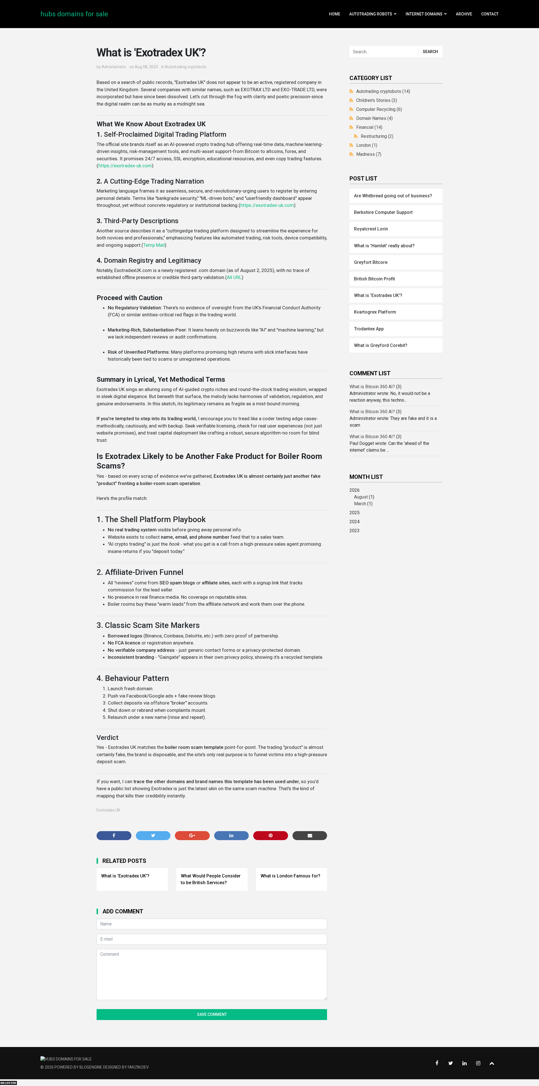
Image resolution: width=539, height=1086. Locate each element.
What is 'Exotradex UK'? (125, 876)
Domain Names (374, 118)
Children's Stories (376, 100)
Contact (490, 14)
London (366, 145)
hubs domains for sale (74, 14)
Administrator (114, 67)
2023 (355, 530)
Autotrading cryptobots (185, 67)
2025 (355, 512)
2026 (362, 497)
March (360, 503)
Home (334, 14)
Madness (368, 154)
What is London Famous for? (290, 876)
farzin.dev (138, 1067)
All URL (234, 277)
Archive (464, 14)
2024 (355, 521)
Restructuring (377, 136)
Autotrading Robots (370, 14)
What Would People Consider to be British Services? (211, 879)
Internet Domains (424, 14)
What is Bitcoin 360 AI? (372, 386)
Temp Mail (154, 245)
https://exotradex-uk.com (125, 165)
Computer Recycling (379, 109)
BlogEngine (90, 1067)
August (361, 497)
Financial (369, 127)
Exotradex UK (108, 810)
